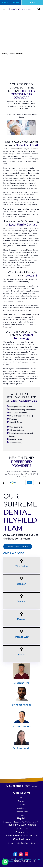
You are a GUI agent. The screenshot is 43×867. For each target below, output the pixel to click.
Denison (21, 584)
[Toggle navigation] (4, 9)
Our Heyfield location (17, 546)
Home (4, 53)
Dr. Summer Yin (21, 748)
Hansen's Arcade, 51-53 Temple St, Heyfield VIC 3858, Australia (21, 823)
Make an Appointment (10, 3)
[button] (5, 862)
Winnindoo (21, 566)
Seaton (21, 654)
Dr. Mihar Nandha (21, 704)
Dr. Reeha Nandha (21, 726)
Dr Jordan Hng (21, 683)
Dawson (21, 619)
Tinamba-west (21, 637)
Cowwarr (21, 601)
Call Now (32, 3)
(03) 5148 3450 (21, 829)
